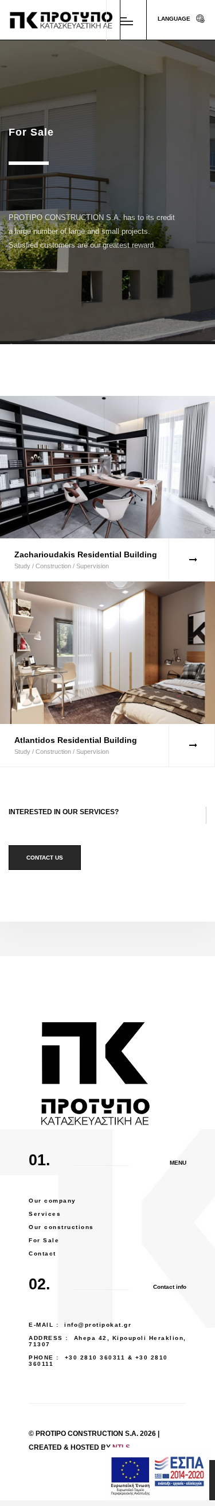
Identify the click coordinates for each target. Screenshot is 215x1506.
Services (45, 1214)
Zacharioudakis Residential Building (85, 554)
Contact (42, 1253)
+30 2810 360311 (95, 1357)
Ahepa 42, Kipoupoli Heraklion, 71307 (107, 1341)
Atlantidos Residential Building (75, 740)
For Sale (44, 1240)
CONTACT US (44, 857)
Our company (52, 1200)
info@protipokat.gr (97, 1325)
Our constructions (61, 1227)
